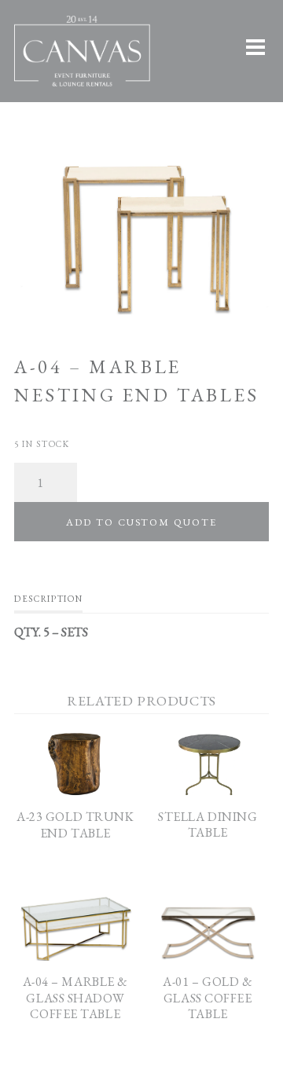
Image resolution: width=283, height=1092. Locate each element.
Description (48, 598)
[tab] (48, 602)
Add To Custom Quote (141, 522)
